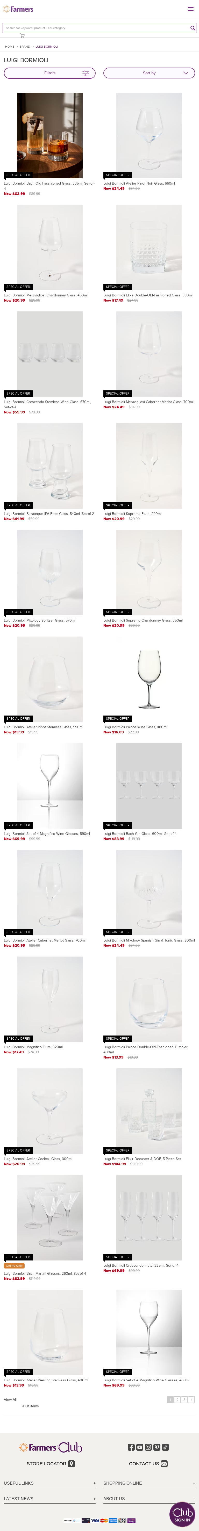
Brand (25, 47)
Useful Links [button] (19, 1483)
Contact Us (144, 1463)
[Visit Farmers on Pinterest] (156, 1447)
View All (10, 1399)
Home (9, 47)
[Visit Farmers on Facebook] (131, 1447)
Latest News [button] (18, 1499)
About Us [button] (114, 1499)
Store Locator (46, 1463)
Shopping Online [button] (122, 1483)
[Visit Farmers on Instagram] (148, 1447)
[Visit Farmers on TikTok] (165, 1447)
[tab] (50, 1483)
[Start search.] (192, 28)
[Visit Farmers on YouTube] (139, 1447)
